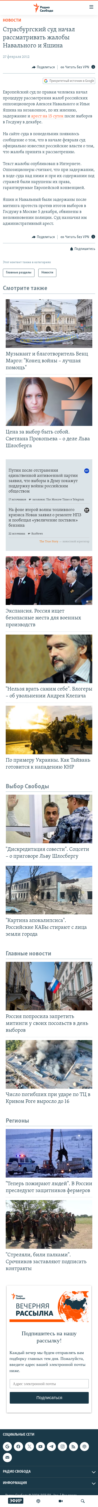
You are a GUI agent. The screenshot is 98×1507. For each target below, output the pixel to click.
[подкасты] (38, 1501)
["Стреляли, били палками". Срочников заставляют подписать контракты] (49, 1224)
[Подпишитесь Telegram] (51, 1446)
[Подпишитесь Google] (7, 1446)
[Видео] (61, 1501)
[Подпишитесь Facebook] (18, 1446)
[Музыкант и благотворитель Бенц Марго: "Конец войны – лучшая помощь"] (49, 323)
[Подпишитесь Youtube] (40, 1446)
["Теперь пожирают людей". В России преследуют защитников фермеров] (49, 1153)
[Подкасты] (84, 1446)
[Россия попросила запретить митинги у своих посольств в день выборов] (49, 986)
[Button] (43, 67)
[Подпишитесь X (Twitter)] (29, 1446)
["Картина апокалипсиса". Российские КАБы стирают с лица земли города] (49, 890)
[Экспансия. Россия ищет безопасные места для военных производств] (49, 580)
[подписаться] (7, 1457)
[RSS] (73, 1446)
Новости (12, 20)
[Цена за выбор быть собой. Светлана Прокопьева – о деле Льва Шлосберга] (49, 401)
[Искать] (83, 1501)
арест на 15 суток (47, 116)
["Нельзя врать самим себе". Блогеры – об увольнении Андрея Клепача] (49, 659)
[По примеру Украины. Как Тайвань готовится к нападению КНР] (49, 730)
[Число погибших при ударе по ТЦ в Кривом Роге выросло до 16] (49, 1064)
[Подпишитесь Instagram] (62, 1446)
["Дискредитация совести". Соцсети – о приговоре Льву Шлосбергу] (49, 819)
